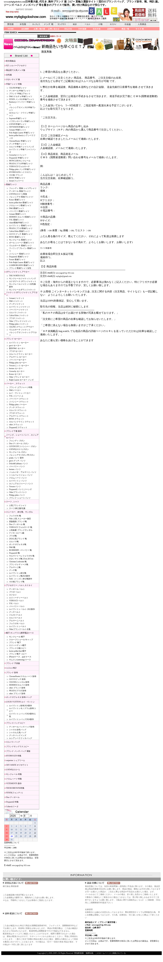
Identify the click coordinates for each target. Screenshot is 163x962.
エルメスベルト (15, 618)
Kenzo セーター (15, 374)
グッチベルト (15, 612)
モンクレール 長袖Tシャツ (20, 240)
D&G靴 (12, 547)
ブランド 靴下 (15, 642)
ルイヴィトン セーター (19, 343)
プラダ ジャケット (17, 318)
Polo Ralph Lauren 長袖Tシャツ (21, 262)
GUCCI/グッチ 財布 (17, 679)
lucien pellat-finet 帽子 (17, 651)
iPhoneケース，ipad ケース (20, 657)
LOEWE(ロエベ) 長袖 (18, 194)
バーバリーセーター (17, 360)
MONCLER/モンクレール (19, 161)
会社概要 (25, 29)
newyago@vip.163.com (21, 865)
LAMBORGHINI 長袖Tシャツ (21, 265)
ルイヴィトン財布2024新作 (20, 706)
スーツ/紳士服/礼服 (17, 508)
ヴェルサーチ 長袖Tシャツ (20, 245)
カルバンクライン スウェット (21, 422)
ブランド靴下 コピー (18, 654)
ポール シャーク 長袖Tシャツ (21, 243)
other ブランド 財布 (17, 688)
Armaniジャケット (16, 298)
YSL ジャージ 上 (16, 396)
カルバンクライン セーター (20, 354)
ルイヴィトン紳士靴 (17, 573)
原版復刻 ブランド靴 (18, 521)
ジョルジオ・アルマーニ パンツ (22, 472)
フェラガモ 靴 (15, 516)
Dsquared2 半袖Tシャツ (18, 158)
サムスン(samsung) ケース (20, 660)
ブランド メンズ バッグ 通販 (18, 751)
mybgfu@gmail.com (63, 276)
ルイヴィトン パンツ (18, 481)
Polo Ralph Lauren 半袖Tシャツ (21, 133)
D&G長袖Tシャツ (16, 208)
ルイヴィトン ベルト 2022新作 (22, 609)
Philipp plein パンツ (17, 495)
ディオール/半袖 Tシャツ (19, 91)
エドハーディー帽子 (17, 645)
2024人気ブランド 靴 (18, 539)
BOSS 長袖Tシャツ (17, 237)
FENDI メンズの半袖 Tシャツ (21, 99)
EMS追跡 (82, 29)
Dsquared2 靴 (14, 553)
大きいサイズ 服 (13, 79)
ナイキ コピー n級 (16, 533)
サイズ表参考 (46, 248)
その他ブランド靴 (16, 582)
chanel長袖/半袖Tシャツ (19, 223)
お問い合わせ (54, 29)
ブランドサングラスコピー (17, 746)
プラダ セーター (16, 351)
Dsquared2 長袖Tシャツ (18, 257)
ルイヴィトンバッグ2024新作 (21, 719)
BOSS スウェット (16, 419)
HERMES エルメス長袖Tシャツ (22, 217)
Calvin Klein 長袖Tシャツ (19, 231)
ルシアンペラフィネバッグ (20, 738)
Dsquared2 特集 (12, 802)
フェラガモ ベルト (17, 623)
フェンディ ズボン (17, 441)
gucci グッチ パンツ (17, 461)
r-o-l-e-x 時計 (11, 668)
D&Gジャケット (16, 301)
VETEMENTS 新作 (14, 783)
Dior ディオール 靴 (17, 524)
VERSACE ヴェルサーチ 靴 (20, 527)
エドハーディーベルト (18, 598)
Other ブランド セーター (19, 377)
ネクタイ (13, 595)
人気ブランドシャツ (17, 505)
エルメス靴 (14, 541)
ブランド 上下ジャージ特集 (20, 387)
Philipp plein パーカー (18, 404)
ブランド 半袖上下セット (20, 93)
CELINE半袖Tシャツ (17, 88)
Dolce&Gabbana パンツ (18, 463)
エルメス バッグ (13, 742)
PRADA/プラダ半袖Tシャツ (21, 163)
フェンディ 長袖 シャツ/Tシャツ (22, 188)
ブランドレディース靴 (18, 564)
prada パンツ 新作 (16, 458)
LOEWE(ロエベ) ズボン (19, 449)
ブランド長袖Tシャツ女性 (20, 268)
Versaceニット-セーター (19, 365)
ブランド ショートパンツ (20, 498)
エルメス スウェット (18, 410)
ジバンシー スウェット (19, 402)
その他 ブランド (16, 175)
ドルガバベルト (15, 615)
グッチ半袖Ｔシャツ (17, 144)
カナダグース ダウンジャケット (22, 281)
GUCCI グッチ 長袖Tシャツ (20, 234)
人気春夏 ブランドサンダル (20, 530)
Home (11, 29)
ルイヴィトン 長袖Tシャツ (20, 225)
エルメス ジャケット (18, 312)
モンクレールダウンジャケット (22, 290)
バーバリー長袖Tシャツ (19, 211)
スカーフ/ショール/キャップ (21, 639)
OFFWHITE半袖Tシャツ (19, 127)
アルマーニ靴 (15, 567)
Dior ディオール (13, 797)
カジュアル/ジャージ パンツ (21, 484)
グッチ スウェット (17, 407)
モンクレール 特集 (14, 774)
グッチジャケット (16, 304)
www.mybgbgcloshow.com (14, 2)
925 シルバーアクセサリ (16, 65)
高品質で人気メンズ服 (15, 70)
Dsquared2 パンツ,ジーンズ (20, 489)
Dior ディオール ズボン (19, 443)
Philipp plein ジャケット (19, 324)
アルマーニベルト (16, 621)
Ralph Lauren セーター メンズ (21, 380)
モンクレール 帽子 (17, 637)
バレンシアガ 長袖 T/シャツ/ (21, 197)
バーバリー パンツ (17, 466)
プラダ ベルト (15, 592)
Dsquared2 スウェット (18, 427)
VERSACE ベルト (16, 600)
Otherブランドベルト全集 (20, 629)
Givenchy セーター (17, 371)
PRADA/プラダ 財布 (17, 691)
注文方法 (97, 29)
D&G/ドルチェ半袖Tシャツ (20, 96)
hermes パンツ (15, 469)
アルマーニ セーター (18, 357)
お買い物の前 (39, 29)
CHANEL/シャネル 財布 (19, 682)
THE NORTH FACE (17, 276)
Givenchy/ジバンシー (17, 155)
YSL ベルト (14, 603)
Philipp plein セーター (18, 363)
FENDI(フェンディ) (14, 793)
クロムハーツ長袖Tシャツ (20, 205)
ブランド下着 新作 (14, 431)
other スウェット (16, 424)
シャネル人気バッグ (17, 732)
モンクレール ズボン (18, 452)
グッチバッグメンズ (17, 735)
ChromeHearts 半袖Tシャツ (20, 141)
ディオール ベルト (17, 589)
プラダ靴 (13, 536)
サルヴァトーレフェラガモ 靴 (21, 556)
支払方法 (68, 29)
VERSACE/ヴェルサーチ (19, 166)
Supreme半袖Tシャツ (17, 118)
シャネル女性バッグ (17, 730)
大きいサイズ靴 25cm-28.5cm (21, 559)
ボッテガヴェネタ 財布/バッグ (19, 697)
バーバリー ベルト (17, 606)
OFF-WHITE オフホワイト (17, 765)
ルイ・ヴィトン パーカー (20, 393)
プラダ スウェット (17, 413)
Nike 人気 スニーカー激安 (20, 519)
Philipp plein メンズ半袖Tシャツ (22, 169)
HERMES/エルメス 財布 (19, 685)
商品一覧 (125, 29)
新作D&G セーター (17, 348)
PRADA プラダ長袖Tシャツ (20, 228)
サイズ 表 (140, 29)
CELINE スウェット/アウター (21, 327)
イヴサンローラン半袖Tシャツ (22, 121)
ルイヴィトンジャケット (19, 307)
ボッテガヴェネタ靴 (17, 544)
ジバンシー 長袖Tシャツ (19, 254)
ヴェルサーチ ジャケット (20, 330)
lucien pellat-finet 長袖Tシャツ (21, 202)
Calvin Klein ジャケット (19, 315)
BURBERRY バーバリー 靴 (20, 550)
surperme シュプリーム (15, 760)
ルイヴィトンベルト (17, 626)
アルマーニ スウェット (19, 416)
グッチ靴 (13, 570)
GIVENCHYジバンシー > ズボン (23, 446)
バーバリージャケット (18, 310)
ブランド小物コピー (17, 648)
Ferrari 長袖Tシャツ (17, 259)
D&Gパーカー (15, 390)
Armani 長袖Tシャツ (17, 214)
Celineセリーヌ (12, 806)
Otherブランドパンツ (18, 492)
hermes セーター (16, 368)
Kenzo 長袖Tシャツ (17, 200)
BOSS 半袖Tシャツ (17, 178)
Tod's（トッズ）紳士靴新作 (20, 579)
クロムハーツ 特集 (14, 779)
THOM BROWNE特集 (15, 788)
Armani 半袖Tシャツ (17, 130)
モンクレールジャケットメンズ (22, 278)
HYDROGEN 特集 (13, 756)
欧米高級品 (11, 61)
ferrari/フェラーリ (16, 181)
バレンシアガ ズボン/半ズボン (22, 455)
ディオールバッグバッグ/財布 (21, 727)
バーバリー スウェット (19, 399)
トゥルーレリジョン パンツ (20, 475)
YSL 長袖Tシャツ (16, 220)
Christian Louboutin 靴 (18, 561)
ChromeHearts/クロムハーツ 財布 (22, 676)
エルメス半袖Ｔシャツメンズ (21, 147)
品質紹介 (111, 29)
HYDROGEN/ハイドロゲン (20, 172)
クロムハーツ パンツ (18, 478)
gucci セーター (15, 345)
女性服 (9, 75)
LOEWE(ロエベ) (13, 769)
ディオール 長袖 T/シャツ (20, 191)
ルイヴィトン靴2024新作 (19, 576)
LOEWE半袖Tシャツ (17, 124)
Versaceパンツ (15, 486)
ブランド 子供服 (13, 663)
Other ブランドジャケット (20, 321)
